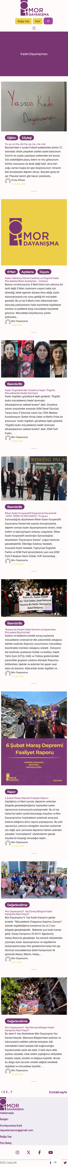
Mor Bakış (6, 1143)
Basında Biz (14, 384)
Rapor (11, 791)
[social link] (17, 1152)
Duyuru (44, 272)
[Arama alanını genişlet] (48, 21)
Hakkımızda (7, 1113)
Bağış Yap (23, 21)
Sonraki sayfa (58, 1092)
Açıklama (28, 272)
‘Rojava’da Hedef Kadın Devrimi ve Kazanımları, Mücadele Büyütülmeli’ (30, 631)
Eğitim (11, 137)
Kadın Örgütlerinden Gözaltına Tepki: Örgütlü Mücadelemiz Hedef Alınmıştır (30, 391)
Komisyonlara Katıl (11, 1125)
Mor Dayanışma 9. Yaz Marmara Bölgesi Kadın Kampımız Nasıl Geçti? (29, 1029)
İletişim (4, 1119)
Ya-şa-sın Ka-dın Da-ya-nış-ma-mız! (25, 144)
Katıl (37, 21)
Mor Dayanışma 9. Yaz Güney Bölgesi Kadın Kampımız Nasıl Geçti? (28, 913)
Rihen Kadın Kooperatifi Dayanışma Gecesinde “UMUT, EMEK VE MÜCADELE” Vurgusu (30, 514)
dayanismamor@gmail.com (16, 1130)
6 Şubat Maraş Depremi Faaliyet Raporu (27, 798)
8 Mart (11, 272)
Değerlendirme (17, 905)
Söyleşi (27, 137)
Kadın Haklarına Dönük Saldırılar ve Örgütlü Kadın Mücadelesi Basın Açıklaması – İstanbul (32, 279)
